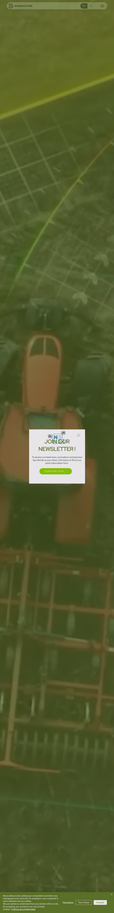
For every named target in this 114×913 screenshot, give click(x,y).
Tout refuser (83, 902)
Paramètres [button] (67, 902)
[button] (78, 435)
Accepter (100, 902)
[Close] (111, 895)
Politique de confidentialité (23, 909)
